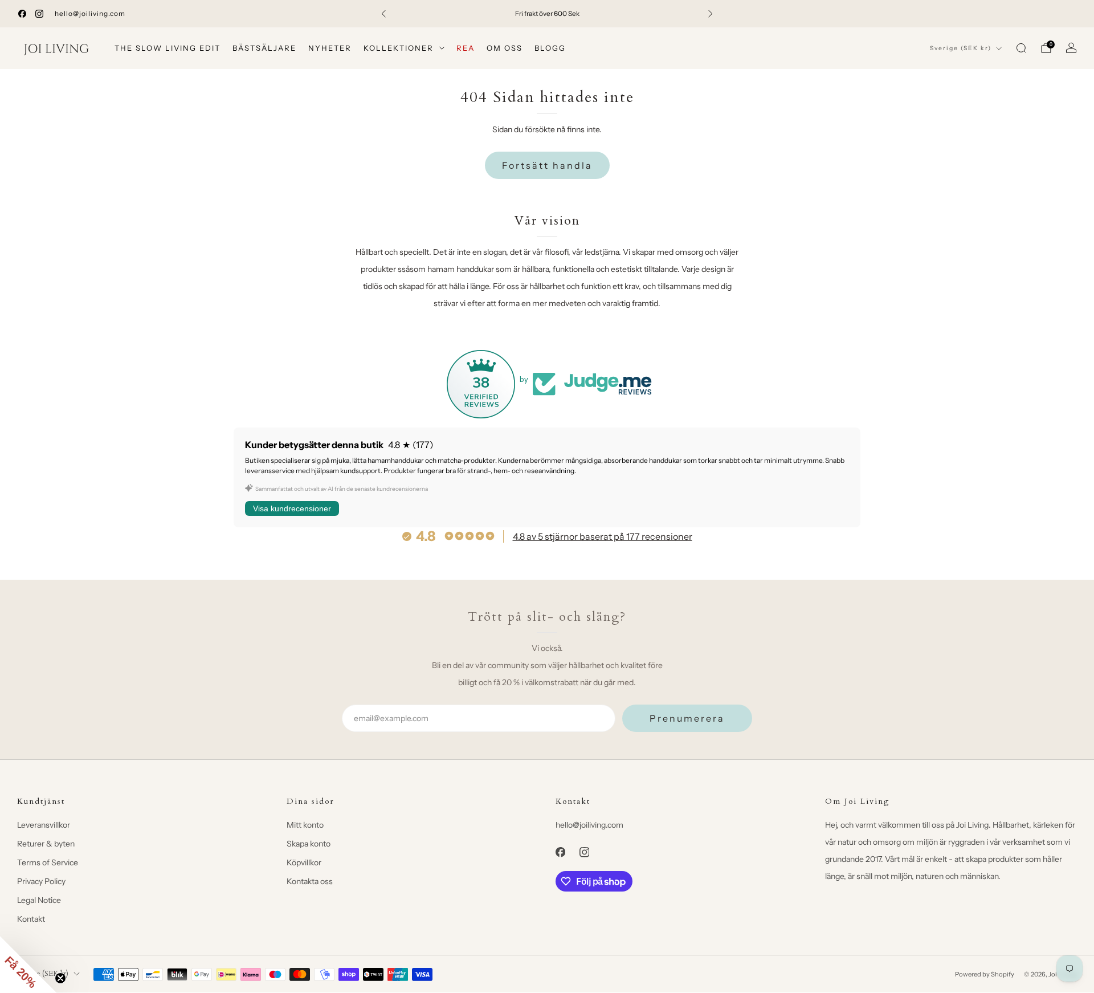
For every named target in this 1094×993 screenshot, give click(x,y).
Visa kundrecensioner (292, 508)
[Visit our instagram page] (39, 13)
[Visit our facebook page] (22, 13)
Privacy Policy (41, 881)
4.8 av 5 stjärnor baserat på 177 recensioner (602, 536)
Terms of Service (47, 862)
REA (465, 47)
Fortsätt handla (547, 165)
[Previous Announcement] (383, 13)
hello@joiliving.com (90, 13)
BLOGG (550, 47)
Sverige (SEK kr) (960, 48)
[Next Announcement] (710, 13)
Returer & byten (46, 844)
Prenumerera (687, 718)
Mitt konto (305, 825)
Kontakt (31, 919)
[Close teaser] (60, 978)
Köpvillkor (304, 862)
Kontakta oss (310, 881)
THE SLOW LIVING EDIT (168, 47)
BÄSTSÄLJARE (264, 47)
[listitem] (547, 13)
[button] (28, 964)
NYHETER (330, 47)
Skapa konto (308, 844)
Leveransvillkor (43, 825)
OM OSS (504, 47)
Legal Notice (39, 900)
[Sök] (1021, 48)
